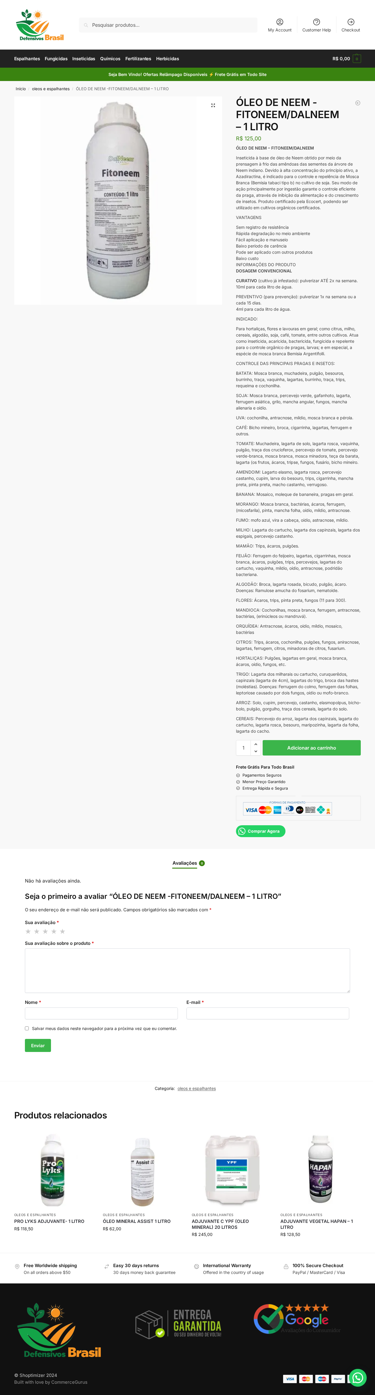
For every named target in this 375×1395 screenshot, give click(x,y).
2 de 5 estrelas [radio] (37, 931)
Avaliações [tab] (188, 863)
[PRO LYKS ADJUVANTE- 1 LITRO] (358, 103)
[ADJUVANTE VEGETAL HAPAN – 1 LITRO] (320, 1169)
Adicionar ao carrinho (311, 748)
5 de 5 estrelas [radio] (62, 931)
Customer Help (316, 29)
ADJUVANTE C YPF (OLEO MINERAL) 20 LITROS (220, 1224)
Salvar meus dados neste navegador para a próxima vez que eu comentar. (104, 1028)
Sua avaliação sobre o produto (59, 943)
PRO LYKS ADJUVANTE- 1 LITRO (49, 1221)
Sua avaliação (42, 922)
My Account (280, 29)
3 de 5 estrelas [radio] (45, 931)
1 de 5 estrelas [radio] (28, 931)
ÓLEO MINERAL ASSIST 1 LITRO (137, 1221)
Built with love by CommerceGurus (50, 1382)
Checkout (351, 29)
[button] (347, 59)
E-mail (195, 1002)
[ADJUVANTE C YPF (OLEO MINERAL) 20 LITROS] (232, 1169)
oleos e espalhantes (51, 88)
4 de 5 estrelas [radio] (54, 931)
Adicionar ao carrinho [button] (54, 1241)
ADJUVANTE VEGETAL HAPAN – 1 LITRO (316, 1224)
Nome (33, 1002)
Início (21, 88)
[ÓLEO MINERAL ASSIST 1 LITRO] (143, 1169)
